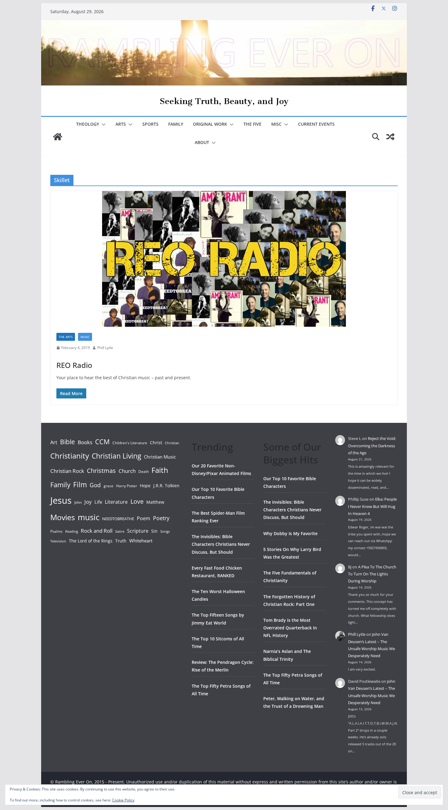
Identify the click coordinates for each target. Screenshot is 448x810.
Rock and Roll (96, 530)
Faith (159, 470)
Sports (150, 124)
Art (53, 442)
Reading (71, 531)
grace (108, 485)
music (88, 517)
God (95, 485)
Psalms (56, 531)
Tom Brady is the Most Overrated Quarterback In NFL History (290, 627)
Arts (121, 124)
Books (85, 442)
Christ (156, 442)
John (78, 502)
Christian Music (160, 457)
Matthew (155, 502)
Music (85, 337)
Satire (119, 531)
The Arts (66, 337)
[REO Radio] (224, 259)
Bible (67, 441)
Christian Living (116, 456)
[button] (102, 124)
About (202, 142)
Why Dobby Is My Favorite (290, 533)
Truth (120, 541)
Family (175, 124)
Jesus (61, 500)
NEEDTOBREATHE (118, 518)
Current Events (316, 124)
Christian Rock (67, 470)
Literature (116, 502)
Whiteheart (140, 541)
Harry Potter (126, 485)
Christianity (69, 456)
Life (98, 502)
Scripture (137, 530)
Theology (87, 124)
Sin (154, 531)
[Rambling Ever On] (224, 24)
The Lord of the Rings (90, 541)
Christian (172, 443)
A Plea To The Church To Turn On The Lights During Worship (372, 574)
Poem (143, 518)
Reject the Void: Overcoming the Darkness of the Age (372, 445)
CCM (102, 441)
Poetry (161, 518)
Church (127, 470)
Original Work (210, 124)
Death (143, 471)
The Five (252, 124)
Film (80, 484)
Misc (276, 124)
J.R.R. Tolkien (166, 485)
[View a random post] (390, 136)
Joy (88, 501)
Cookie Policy (123, 800)
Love (137, 501)
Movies (62, 517)
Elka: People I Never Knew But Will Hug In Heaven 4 (372, 506)
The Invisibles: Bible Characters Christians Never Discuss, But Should (221, 544)
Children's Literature (129, 442)
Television (58, 541)
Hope (145, 485)
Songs (165, 531)
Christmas (101, 470)
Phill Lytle (105, 347)
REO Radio (74, 365)
